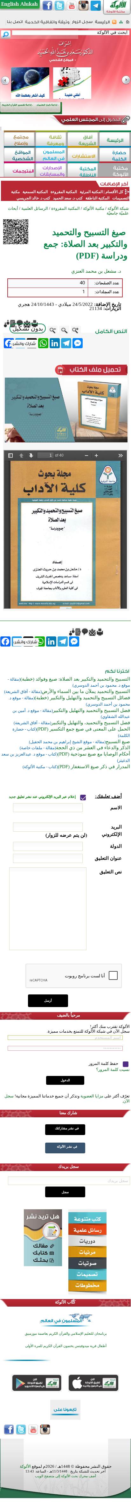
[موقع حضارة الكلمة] (115, 155)
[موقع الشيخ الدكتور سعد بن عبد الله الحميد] (65, 55)
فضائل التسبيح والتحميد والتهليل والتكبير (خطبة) (82, 697)
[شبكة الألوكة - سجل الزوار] (82, 23)
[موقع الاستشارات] (83, 155)
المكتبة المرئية (91, 192)
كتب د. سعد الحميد (68, 198)
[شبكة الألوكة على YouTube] (71, 6)
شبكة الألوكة (118, 208)
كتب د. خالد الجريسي (33, 198)
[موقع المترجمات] (20, 171)
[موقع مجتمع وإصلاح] (20, 140)
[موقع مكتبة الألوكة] (115, 171)
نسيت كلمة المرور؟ (113, 1069)
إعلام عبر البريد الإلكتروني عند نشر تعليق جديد (43, 797)
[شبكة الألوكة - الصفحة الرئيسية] (102, 24)
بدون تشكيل (27, 328)
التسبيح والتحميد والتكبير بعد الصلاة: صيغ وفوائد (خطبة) (75, 679)
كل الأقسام (114, 192)
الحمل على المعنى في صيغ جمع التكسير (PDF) (83, 729)
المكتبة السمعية (35, 192)
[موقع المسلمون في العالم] (51, 155)
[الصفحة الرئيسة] (127, 23)
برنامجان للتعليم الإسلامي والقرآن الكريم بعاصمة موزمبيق (66, 1333)
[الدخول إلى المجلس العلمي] (90, 121)
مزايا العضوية (91, 1096)
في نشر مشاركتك (67, 1128)
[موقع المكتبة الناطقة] (83, 171)
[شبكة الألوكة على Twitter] (59, 6)
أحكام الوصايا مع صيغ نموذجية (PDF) (94, 753)
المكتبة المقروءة (64, 192)
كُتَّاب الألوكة (65, 1302)
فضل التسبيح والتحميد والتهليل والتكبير (91, 710)
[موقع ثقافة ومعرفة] (51, 140)
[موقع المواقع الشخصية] (20, 155)
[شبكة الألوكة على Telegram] (96, 6)
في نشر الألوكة (67, 1146)
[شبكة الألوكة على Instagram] (84, 6)
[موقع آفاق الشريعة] (83, 140)
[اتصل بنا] (15, 23)
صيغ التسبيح (118, 741)
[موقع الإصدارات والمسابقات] (51, 171)
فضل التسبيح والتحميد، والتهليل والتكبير (90, 722)
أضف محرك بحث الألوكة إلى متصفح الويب (65, 1476)
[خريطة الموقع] (121, 23)
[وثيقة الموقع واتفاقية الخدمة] (47, 24)
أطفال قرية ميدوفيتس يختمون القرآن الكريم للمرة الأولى (66, 1346)
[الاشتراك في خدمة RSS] (114, 23)
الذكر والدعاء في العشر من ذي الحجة (93, 747)
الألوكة (25, 1466)
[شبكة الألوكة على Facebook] (47, 6)
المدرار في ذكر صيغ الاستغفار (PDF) (94, 766)
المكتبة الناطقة (97, 198)
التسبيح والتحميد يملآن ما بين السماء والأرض (86, 691)
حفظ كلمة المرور (104, 1063)
